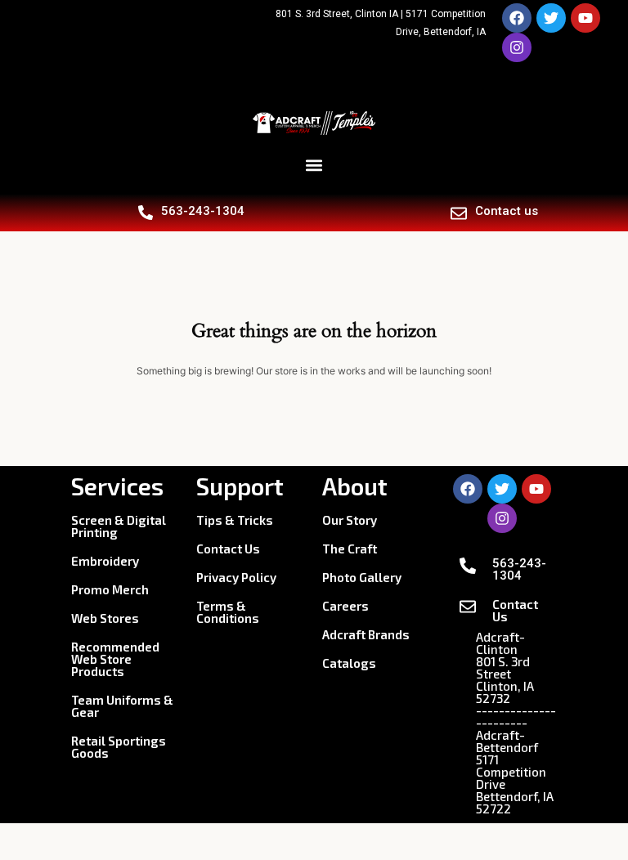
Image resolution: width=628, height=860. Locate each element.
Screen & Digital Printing (118, 526)
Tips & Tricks (234, 520)
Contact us (506, 211)
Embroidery (105, 560)
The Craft (349, 548)
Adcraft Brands (366, 634)
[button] (314, 164)
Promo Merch (110, 589)
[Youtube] (585, 18)
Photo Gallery (361, 577)
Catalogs (349, 663)
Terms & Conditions (227, 611)
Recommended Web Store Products (115, 659)
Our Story (349, 520)
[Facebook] (517, 18)
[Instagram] (517, 47)
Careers (345, 605)
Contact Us (228, 548)
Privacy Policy (236, 577)
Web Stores (105, 618)
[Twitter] (551, 18)
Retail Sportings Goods (118, 746)
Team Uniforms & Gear (122, 705)
